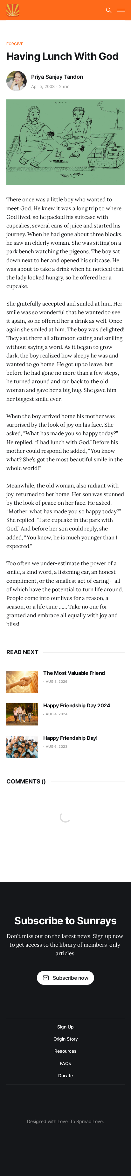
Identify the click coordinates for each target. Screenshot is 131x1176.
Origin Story (65, 1039)
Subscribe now (70, 978)
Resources (65, 1051)
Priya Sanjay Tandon (57, 77)
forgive (14, 43)
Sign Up (65, 1026)
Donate (65, 1075)
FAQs (65, 1063)
